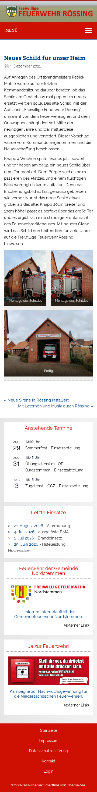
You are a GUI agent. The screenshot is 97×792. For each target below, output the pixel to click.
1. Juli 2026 (24, 538)
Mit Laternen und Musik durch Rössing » (55, 406)
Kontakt (48, 761)
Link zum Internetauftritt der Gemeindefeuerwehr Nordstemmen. (48, 614)
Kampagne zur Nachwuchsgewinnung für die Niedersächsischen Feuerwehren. (48, 694)
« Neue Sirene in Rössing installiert (36, 400)
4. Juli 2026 (24, 532)
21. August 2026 (28, 525)
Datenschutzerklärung (48, 751)
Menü (11, 30)
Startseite (48, 731)
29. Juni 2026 (26, 544)
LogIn (48, 771)
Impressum (48, 741)
